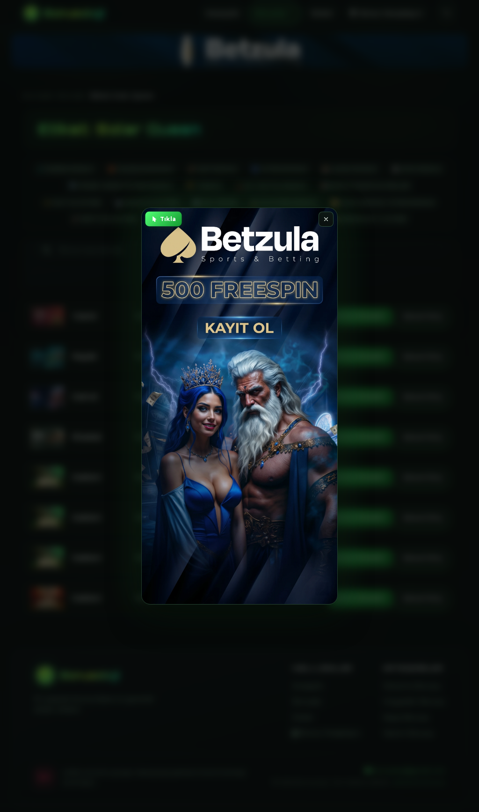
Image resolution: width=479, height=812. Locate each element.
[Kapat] (326, 219)
